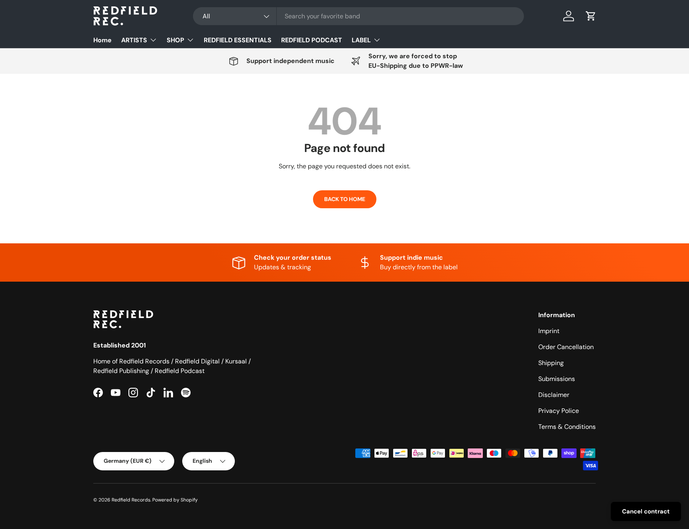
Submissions (556, 379)
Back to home (344, 199)
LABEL (361, 40)
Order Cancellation (566, 347)
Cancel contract (646, 511)
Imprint (548, 331)
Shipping (551, 363)
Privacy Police (558, 411)
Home (102, 40)
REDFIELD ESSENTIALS (238, 40)
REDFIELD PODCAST (311, 40)
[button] (591, 16)
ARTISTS (134, 40)
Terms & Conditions (567, 426)
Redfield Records (131, 500)
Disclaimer (553, 395)
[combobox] (358, 16)
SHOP (175, 40)
